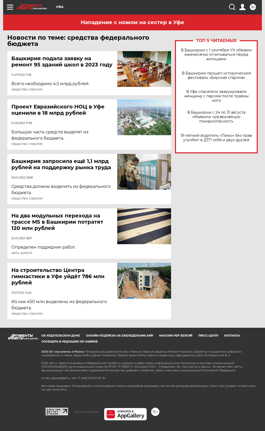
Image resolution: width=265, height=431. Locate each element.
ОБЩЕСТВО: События (26, 89)
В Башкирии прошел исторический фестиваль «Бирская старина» (216, 75)
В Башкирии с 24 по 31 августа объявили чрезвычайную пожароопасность (216, 117)
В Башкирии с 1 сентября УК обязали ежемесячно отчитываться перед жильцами (216, 54)
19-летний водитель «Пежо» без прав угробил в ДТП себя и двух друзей (216, 137)
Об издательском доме (60, 335)
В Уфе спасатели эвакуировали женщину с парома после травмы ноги (216, 96)
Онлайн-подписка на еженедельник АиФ (119, 335)
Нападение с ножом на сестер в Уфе (132, 22)
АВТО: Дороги (21, 253)
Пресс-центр (208, 335)
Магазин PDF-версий (175, 335)
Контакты (232, 335)
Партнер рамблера (86, 411)
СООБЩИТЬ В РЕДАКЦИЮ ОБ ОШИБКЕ (69, 341)
